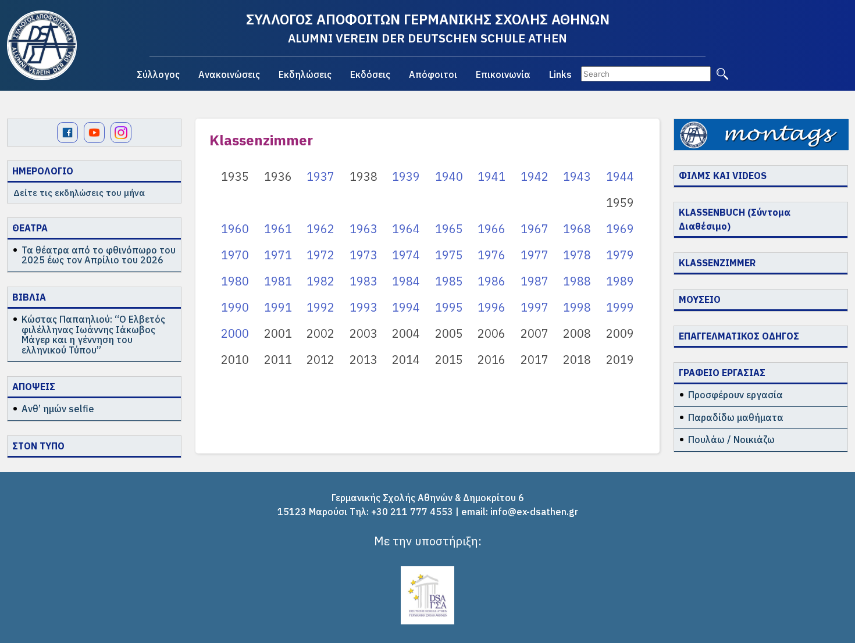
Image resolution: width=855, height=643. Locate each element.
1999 (620, 307)
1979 (620, 255)
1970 (235, 255)
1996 (491, 307)
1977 (534, 255)
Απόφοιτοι (433, 74)
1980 (235, 281)
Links (560, 74)
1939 (406, 176)
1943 (577, 176)
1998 (577, 307)
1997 (534, 307)
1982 (320, 281)
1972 (320, 255)
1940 (449, 176)
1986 (491, 281)
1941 (491, 176)
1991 (278, 307)
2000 (235, 333)
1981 (278, 281)
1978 (577, 255)
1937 (320, 176)
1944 (620, 176)
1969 (620, 229)
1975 (449, 255)
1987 (534, 281)
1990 (235, 307)
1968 (577, 229)
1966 (491, 229)
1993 (363, 307)
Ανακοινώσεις (229, 74)
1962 (320, 229)
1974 (406, 255)
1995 (449, 307)
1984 (406, 281)
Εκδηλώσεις (305, 74)
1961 (278, 229)
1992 (320, 307)
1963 (363, 229)
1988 (577, 281)
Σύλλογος (158, 74)
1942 (534, 176)
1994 (406, 307)
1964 (406, 229)
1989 (620, 281)
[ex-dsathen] (42, 45)
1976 (491, 255)
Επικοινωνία (503, 74)
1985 (449, 281)
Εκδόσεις (370, 74)
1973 (363, 255)
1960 (235, 229)
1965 (449, 229)
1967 (534, 229)
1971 (278, 255)
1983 (363, 281)
